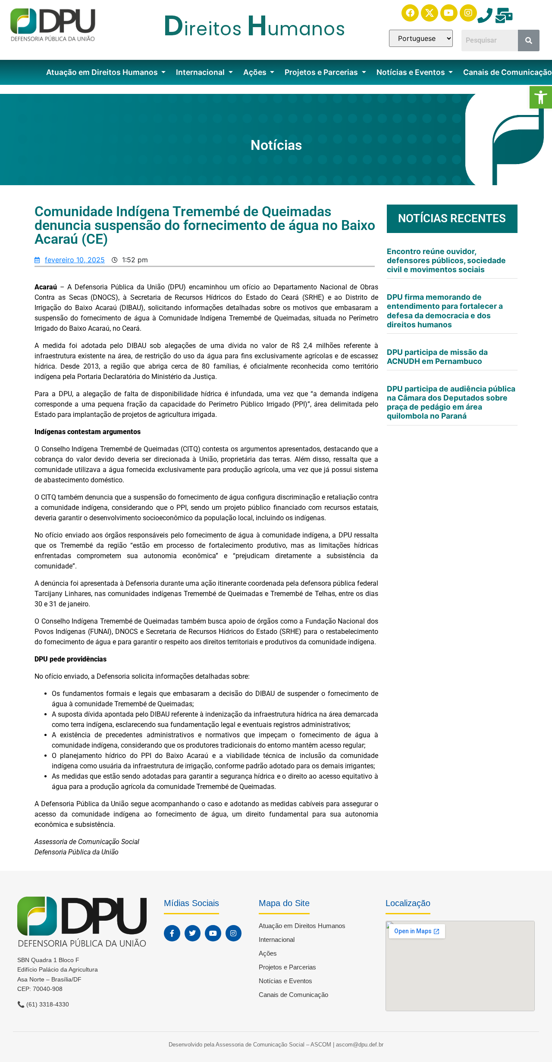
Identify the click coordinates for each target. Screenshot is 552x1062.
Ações (255, 72)
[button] (541, 97)
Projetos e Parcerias (322, 72)
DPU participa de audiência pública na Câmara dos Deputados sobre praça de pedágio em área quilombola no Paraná (451, 402)
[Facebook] (410, 13)
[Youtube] (449, 13)
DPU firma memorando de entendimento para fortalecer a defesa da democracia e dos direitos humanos (445, 310)
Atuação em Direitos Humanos (103, 72)
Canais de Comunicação (293, 994)
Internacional (201, 72)
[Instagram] (468, 13)
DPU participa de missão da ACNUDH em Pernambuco (437, 357)
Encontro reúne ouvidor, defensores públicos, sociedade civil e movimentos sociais (446, 260)
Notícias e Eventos (411, 72)
